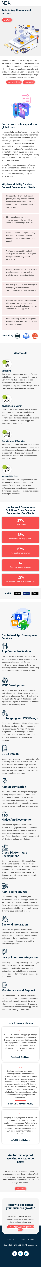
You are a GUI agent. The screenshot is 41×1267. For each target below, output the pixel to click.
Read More (20, 1189)
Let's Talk (7, 20)
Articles (31, 1239)
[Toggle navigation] (36, 3)
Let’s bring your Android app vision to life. (21, 1228)
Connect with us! (14, 82)
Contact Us (21, 1239)
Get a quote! (28, 82)
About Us (10, 1239)
